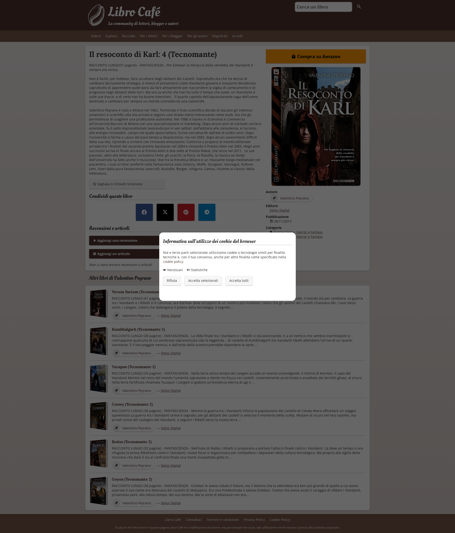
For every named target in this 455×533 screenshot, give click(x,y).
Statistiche (199, 270)
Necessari (174, 270)
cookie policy (173, 261)
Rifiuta (172, 280)
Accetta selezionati (203, 280)
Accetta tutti (239, 280)
